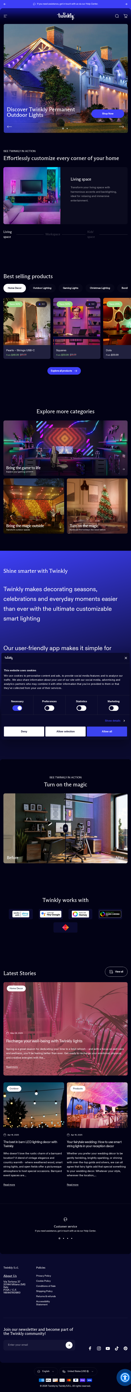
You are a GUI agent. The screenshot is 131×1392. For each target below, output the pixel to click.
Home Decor (16, 988)
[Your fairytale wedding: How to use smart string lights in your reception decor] (97, 1105)
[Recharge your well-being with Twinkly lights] (65, 1029)
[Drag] (65, 828)
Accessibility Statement (43, 1303)
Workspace (52, 235)
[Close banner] (126, 658)
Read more (12, 1067)
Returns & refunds (46, 1296)
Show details (112, 720)
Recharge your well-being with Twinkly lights (44, 1041)
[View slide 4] (72, 1238)
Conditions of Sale (46, 1286)
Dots (109, 350)
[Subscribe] (69, 1345)
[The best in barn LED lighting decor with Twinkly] (33, 1105)
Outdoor (14, 1088)
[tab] (14, 288)
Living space (7, 234)
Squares (61, 350)
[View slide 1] (59, 1238)
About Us (10, 1276)
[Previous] (5, 4)
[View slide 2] (63, 1238)
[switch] (49, 708)
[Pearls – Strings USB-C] (26, 321)
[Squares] (76, 321)
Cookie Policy (43, 1281)
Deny (24, 731)
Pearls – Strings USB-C (20, 350)
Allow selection (65, 731)
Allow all (107, 731)
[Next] (126, 4)
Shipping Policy (44, 1291)
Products (78, 1088)
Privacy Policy (43, 1276)
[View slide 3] (68, 1238)
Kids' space (91, 234)
